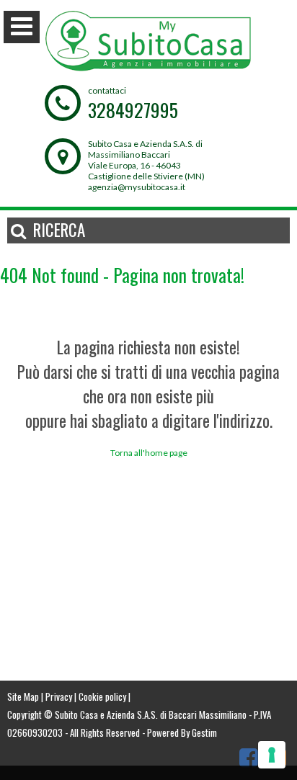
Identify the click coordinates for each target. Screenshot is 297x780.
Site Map (23, 696)
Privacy (58, 696)
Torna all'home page (148, 452)
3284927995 (133, 110)
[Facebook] (249, 757)
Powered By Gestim (182, 732)
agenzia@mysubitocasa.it (136, 186)
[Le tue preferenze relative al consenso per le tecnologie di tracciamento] (271, 754)
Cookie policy (102, 696)
